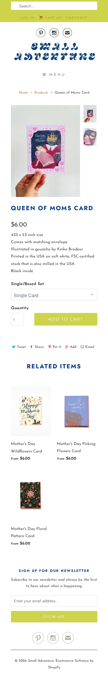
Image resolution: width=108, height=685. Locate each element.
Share (39, 347)
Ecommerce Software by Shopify (71, 664)
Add (73, 347)
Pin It (57, 347)
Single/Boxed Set (27, 284)
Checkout (77, 18)
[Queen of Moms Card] (45, 151)
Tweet (21, 347)
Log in (27, 18)
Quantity (20, 308)
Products (41, 92)
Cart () (53, 18)
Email (89, 347)
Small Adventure (41, 661)
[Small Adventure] (54, 53)
